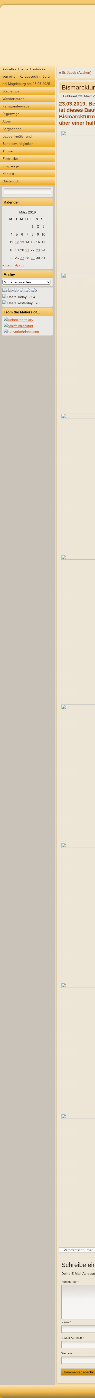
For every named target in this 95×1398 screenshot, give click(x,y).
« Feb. (7, 265)
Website (66, 1353)
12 (17, 242)
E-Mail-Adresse (72, 1338)
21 (27, 250)
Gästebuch (10, 181)
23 (38, 250)
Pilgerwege (10, 114)
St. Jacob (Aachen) (76, 72)
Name (66, 1322)
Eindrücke (10, 159)
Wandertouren (13, 99)
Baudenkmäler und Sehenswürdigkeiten (18, 140)
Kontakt (8, 174)
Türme (7, 151)
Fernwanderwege (15, 106)
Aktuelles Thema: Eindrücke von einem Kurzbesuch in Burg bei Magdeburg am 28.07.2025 (26, 76)
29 (33, 258)
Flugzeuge (10, 166)
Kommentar (70, 1282)
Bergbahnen (11, 129)
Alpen (6, 121)
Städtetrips (10, 91)
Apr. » (19, 265)
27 (22, 258)
